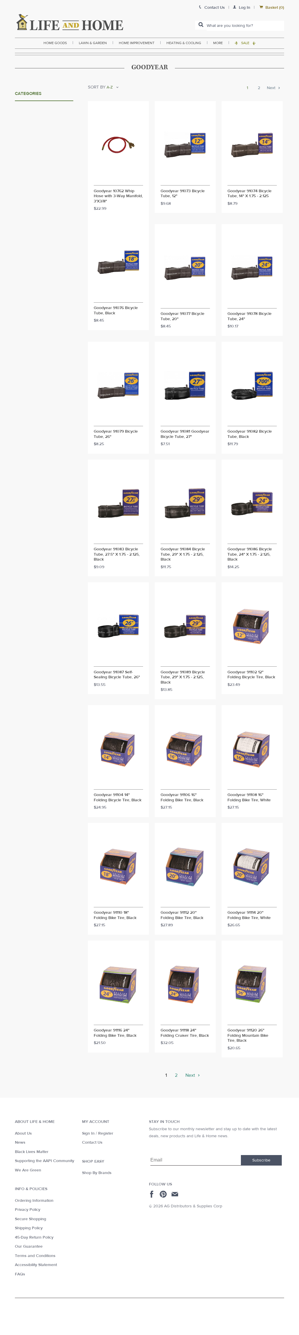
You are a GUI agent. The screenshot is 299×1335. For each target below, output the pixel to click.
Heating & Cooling (183, 43)
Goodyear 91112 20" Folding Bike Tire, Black (182, 915)
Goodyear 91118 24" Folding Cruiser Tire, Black (185, 1033)
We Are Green (28, 1170)
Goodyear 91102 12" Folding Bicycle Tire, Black (251, 675)
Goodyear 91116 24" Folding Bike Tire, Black (115, 1033)
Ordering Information (34, 1200)
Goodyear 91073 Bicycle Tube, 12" (183, 194)
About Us (23, 1133)
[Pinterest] (164, 1194)
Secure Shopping (30, 1219)
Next (272, 88)
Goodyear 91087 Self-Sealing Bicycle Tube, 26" (117, 675)
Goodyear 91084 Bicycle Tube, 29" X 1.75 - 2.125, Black (183, 554)
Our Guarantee (29, 1246)
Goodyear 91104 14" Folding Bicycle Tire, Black (117, 798)
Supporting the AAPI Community (44, 1161)
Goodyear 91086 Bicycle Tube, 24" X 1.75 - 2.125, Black (249, 554)
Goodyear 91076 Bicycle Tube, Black (116, 311)
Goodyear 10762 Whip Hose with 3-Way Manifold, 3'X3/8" (118, 196)
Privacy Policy (27, 1209)
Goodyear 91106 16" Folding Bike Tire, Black (182, 798)
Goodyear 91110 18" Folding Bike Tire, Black (115, 915)
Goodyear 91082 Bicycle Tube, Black (249, 434)
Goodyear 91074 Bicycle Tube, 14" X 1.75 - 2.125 (249, 194)
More (218, 43)
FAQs (20, 1274)
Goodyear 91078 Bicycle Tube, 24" (249, 316)
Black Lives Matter (31, 1151)
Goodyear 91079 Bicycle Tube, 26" (116, 434)
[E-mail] (175, 1194)
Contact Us (92, 1142)
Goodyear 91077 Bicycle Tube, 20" (182, 316)
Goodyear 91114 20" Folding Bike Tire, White (249, 915)
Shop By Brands (97, 1173)
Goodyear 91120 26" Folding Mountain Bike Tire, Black (247, 1035)
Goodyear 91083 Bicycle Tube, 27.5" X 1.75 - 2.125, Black (117, 554)
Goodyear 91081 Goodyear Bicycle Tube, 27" (185, 434)
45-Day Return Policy (34, 1237)
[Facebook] (152, 1194)
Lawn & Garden (93, 43)
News (20, 1142)
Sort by (96, 87)
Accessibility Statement (36, 1265)
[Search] (201, 25)
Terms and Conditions (35, 1255)
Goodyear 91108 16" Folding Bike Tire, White (249, 798)
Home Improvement (136, 43)
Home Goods (55, 43)
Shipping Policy (29, 1228)
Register (105, 1133)
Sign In (88, 1133)
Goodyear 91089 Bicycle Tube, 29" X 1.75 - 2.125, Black (183, 677)
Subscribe (261, 1160)
